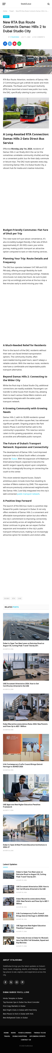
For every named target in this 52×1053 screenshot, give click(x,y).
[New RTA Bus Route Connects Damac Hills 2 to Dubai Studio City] (26, 61)
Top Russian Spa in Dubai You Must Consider (21, 1002)
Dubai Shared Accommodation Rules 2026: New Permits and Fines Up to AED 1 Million (32, 901)
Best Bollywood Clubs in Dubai (15, 1017)
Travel (11, 11)
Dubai (14, 458)
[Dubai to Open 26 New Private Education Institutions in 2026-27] (26, 828)
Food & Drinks (24, 1033)
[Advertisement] (26, 199)
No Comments (39, 37)
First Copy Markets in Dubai (14, 1006)
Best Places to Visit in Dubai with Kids (18, 1014)
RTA (13, 598)
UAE (19, 598)
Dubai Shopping (20, 1036)
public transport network (28, 494)
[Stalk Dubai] (26, 4)
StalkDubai (14, 37)
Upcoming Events (37, 1036)
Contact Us (26, 1040)
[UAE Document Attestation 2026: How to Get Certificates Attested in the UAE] (26, 667)
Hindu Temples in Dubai (13, 998)
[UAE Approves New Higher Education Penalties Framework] (26, 788)
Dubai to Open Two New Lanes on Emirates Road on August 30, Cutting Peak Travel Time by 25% (31, 874)
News (13, 1033)
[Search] (48, 4)
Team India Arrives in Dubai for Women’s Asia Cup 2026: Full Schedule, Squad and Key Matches (32, 940)
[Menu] (4, 4)
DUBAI (6, 598)
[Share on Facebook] (5, 43)
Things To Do (40, 1033)
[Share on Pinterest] (14, 43)
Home (5, 11)
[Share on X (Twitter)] (10, 43)
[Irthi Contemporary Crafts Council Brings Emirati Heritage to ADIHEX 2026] (26, 747)
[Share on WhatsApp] (19, 43)
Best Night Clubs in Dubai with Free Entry (20, 1010)
